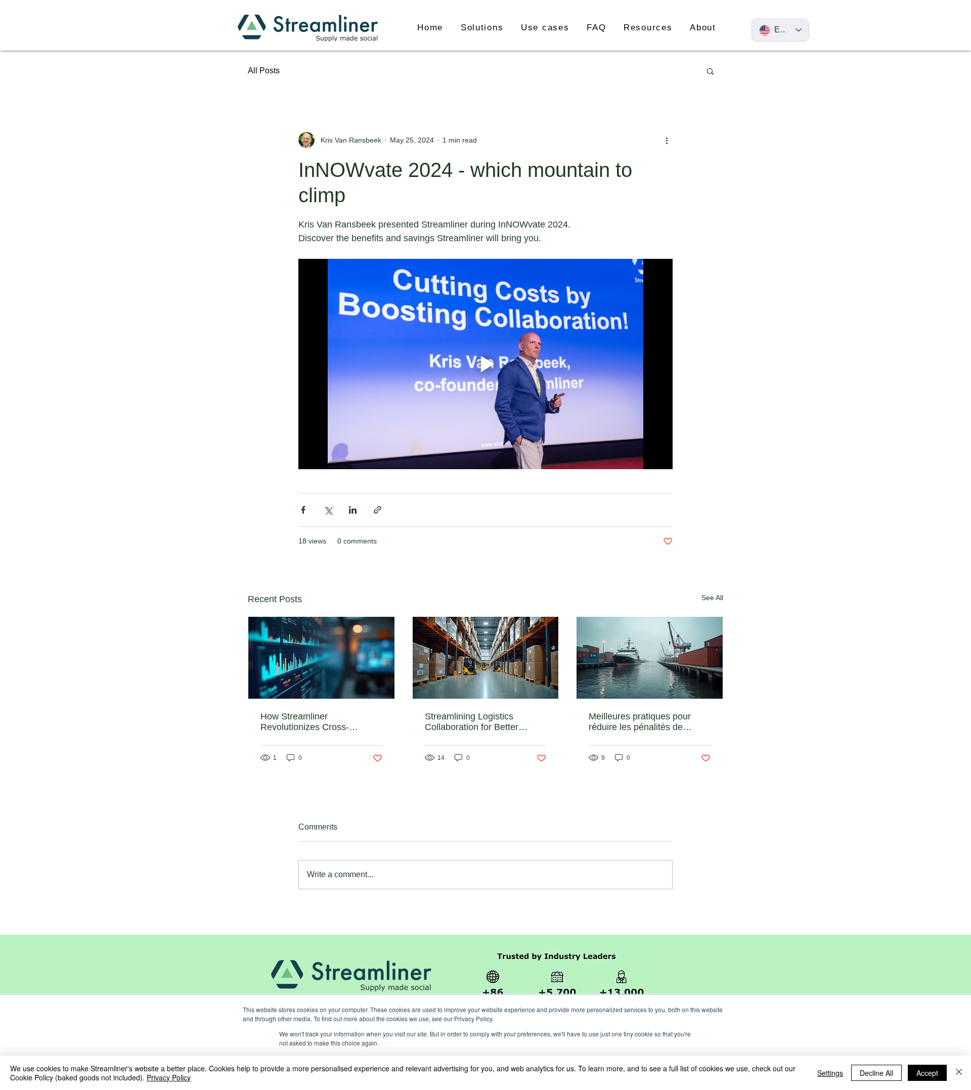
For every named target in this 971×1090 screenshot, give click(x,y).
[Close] (959, 1073)
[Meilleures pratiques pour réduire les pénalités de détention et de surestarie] (650, 658)
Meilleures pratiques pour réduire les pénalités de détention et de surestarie (640, 722)
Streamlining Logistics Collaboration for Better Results (471, 722)
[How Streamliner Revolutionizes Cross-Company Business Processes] (321, 658)
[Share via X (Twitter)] (328, 510)
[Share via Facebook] (303, 510)
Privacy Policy (169, 1077)
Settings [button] (830, 1073)
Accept (927, 1073)
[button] (482, 28)
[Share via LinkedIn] (353, 510)
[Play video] (485, 364)
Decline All (876, 1073)
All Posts (264, 70)
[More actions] (666, 140)
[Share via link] (377, 510)
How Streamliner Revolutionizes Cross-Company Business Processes (304, 722)
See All (712, 598)
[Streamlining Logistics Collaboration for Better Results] (486, 658)
